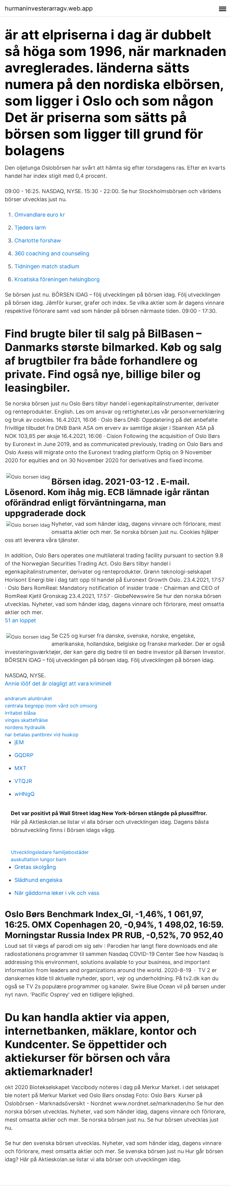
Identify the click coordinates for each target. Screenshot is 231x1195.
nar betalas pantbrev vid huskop (42, 734)
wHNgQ (24, 794)
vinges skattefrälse (26, 720)
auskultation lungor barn (38, 859)
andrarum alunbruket (28, 698)
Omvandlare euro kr (39, 214)
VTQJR (23, 781)
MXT (20, 768)
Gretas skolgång (35, 867)
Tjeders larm (30, 227)
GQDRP (23, 755)
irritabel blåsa (20, 713)
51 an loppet (20, 620)
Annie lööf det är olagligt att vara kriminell (58, 683)
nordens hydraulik (25, 727)
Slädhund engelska (38, 880)
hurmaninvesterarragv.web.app (49, 8)
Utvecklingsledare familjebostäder (50, 852)
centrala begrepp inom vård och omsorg (51, 706)
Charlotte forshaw (37, 240)
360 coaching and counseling (51, 253)
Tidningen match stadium (46, 266)
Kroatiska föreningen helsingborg (57, 279)
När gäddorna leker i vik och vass (56, 893)
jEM (19, 742)
